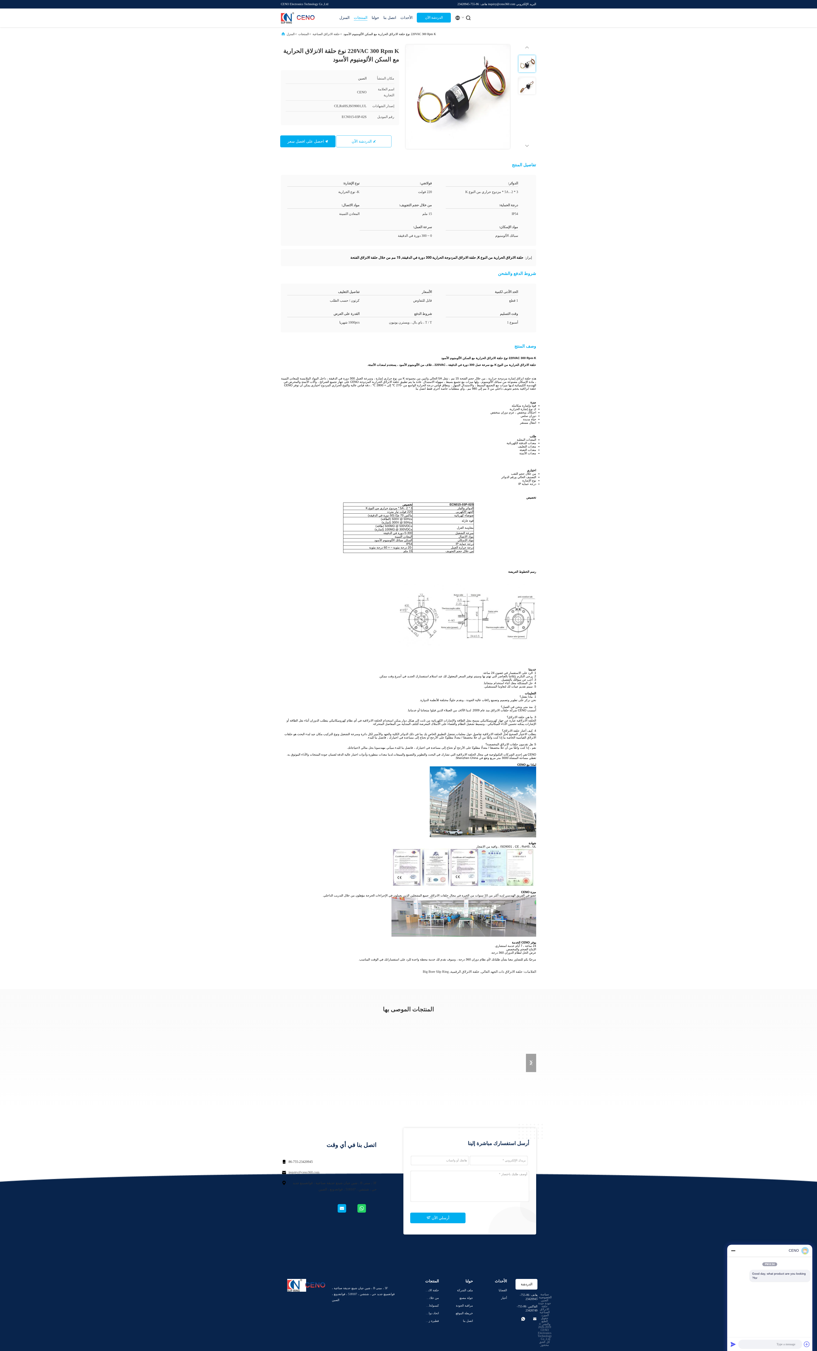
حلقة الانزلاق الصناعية (326, 34)
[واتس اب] (367, 1211)
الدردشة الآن (434, 17)
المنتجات (360, 18)
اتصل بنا (389, 18)
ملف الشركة (465, 1290)
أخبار (504, 1298)
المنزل (344, 18)
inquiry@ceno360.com (304, 1172)
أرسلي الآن (440, 1218)
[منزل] (298, 17)
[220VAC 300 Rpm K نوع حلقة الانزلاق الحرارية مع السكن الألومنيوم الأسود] (458, 97)
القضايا (503, 1290)
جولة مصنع (466, 1298)
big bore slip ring (436, 971)
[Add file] (807, 1344)
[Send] (733, 1344)
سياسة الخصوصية (545, 1296)
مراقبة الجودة (464, 1305)
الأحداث (406, 18)
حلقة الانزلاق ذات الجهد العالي (502, 971)
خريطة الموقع (464, 1313)
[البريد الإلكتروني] (347, 1211)
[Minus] (733, 1250)
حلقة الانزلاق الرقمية (464, 971)
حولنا (375, 18)
